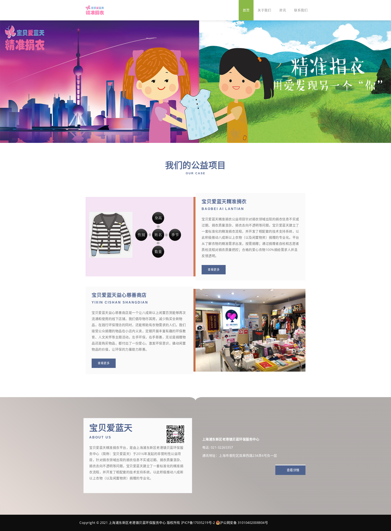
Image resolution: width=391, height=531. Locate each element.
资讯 (282, 10)
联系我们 (301, 10)
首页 (246, 10)
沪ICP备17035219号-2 (198, 522)
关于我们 (264, 10)
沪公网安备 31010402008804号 (244, 523)
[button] (4, 81)
